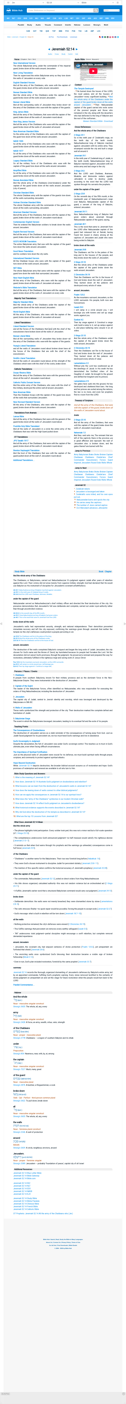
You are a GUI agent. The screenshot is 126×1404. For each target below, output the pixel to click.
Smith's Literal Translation (24, 358)
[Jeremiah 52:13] (3, 629)
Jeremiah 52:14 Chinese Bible (26, 1204)
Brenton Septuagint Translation (26, 450)
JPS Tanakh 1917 (20, 440)
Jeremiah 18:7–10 (73, 913)
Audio (50, 54)
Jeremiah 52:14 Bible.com (24, 1178)
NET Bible (17, 268)
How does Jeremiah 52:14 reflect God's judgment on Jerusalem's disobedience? (49, 803)
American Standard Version (25, 212)
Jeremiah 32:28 (100, 868)
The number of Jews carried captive (92, 505)
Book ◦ (101, 571)
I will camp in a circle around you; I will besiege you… (34, 664)
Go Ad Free (5, 1394)
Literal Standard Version (23, 326)
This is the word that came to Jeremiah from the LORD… (35, 617)
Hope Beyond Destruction (24, 763)
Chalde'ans (101, 457)
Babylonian (83, 454)
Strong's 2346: (19, 1132)
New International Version (24, 63)
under (106, 99)
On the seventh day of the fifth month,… (29, 613)
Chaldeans (89, 457)
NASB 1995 (18, 141)
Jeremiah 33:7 (85, 962)
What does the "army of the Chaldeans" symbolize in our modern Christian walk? (49, 799)
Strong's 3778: (19, 1038)
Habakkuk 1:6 (93, 858)
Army (76, 454)
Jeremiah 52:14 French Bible (25, 1206)
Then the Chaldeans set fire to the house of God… (33, 640)
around (77, 105)
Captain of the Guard (24, 686)
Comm (70, 54)
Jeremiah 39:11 (80, 211)
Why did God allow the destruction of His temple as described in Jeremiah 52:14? (50, 812)
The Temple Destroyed (83, 88)
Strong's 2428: (19, 1022)
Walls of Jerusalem (23, 708)
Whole (109, 462)
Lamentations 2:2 (81, 363)
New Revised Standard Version (26, 402)
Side (99, 462)
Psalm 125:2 (79, 295)
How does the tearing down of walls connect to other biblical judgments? (46, 790)
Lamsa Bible (18, 416)
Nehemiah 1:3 (80, 432)
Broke (96, 454)
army (85, 99)
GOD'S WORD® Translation (24, 241)
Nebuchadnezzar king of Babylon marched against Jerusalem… (37, 590)
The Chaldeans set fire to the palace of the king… (32, 636)
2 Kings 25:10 (80, 262)
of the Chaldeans (96, 99)
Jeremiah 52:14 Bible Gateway (26, 1176)
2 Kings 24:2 (79, 171)
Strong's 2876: (19, 1085)
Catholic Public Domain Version (26, 382)
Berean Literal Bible (21, 102)
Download (108, 121)
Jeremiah (15, 37)
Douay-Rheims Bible (22, 373)
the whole (78, 99)
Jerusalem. (86, 105)
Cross (56, 54)
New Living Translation (23, 73)
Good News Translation (23, 251)
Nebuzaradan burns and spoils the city (93, 500)
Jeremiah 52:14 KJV (22, 1194)
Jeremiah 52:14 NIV (21, 1183)
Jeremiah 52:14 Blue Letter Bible (27, 1173)
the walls (109, 102)
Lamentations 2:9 (81, 381)
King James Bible (20, 112)
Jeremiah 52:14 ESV (22, 1188)
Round (93, 462)
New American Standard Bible (26, 131)
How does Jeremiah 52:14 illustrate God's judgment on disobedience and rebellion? (51, 782)
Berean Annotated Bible (23, 180)
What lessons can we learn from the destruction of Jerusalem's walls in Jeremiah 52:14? (53, 786)
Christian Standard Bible (23, 193)
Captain (109, 454)
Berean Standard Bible (22, 92)
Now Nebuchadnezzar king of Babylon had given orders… (36, 615)
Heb (76, 54)
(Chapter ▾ (23, 59)
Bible (8, 37)
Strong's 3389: (19, 1163)
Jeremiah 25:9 (28, 848)
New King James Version (24, 121)
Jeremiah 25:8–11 (90, 863)
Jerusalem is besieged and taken (90, 491)
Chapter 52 (23, 37)
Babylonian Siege (22, 718)
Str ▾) (34, 59)
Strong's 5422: (19, 1101)
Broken (103, 454)
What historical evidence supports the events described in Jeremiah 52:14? (47, 807)
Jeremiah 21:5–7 (21, 840)
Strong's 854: (19, 1053)
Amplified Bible (19, 170)
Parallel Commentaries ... (23, 985)
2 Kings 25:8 (79, 194)
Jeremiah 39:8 (80, 249)
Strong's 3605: (19, 1006)
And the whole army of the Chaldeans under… (32, 638)
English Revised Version (23, 232)
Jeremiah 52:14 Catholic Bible (26, 1209)
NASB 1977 (18, 151)
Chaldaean (78, 457)
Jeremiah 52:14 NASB (22, 1191)
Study (63, 54)
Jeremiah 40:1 (80, 224)
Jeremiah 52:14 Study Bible (25, 1198)
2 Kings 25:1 (79, 135)
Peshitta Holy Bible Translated (26, 426)
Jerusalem (86, 462)
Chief (110, 457)
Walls (103, 462)
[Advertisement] (64, 552)
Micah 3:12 (28, 957)
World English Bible (21, 312)
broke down (97, 102)
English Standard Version (24, 82)
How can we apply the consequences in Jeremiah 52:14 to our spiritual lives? (48, 794)
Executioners (92, 460)
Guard (110, 460)
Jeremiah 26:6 (38, 949)
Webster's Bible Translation (25, 287)
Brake (91, 454)
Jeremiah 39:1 (80, 155)
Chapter (108, 571)
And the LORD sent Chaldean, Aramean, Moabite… (33, 594)
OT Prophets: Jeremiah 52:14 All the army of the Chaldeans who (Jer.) (43, 1213)
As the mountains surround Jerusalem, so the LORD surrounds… (39, 662)
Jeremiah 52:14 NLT (21, 1186)
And (111, 97)
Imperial (77, 462)
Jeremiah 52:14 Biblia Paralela (26, 1201)
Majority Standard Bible (23, 302)
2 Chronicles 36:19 (82, 274)
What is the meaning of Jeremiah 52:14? (32, 777)
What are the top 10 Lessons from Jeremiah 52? (37, 816)
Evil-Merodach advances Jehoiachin (92, 508)
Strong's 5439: (19, 1148)
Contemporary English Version (26, 222)
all (103, 102)
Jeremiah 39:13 (104, 891)
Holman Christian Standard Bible (27, 202)
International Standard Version (26, 258)
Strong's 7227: (19, 1069)
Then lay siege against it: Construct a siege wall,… (33, 666)
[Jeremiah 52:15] (123, 629)
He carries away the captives (89, 502)
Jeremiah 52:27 (104, 909)
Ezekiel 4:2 (78, 320)
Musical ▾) (95, 59)
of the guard (86, 102)
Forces (103, 460)
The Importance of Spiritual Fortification (30, 752)
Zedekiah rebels (83, 489)
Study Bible (19, 571)
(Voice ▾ (88, 59)
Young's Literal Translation (24, 346)
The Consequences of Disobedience (29, 730)
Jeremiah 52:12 (48, 879)
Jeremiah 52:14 (25, 765)
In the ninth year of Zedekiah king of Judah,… (31, 592)
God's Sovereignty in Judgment (26, 741)
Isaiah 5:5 (82, 929)
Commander (79, 460)
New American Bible (22, 392)
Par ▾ (30, 59)
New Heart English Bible (23, 278)
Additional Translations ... (23, 460)
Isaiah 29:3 (78, 307)
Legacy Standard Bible (23, 161)
